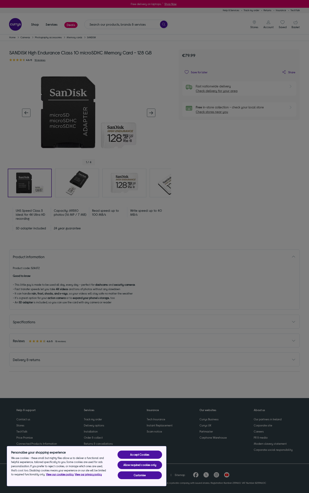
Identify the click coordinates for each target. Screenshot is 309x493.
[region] (86, 466)
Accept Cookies (139, 454)
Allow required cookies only (139, 465)
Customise (140, 475)
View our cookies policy (60, 474)
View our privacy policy (88, 474)
